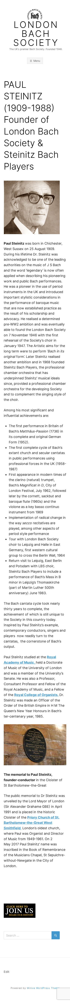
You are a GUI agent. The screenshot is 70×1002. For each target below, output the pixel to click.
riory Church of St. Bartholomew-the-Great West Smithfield (31, 822)
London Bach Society (36, 33)
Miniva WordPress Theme (43, 988)
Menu (36, 60)
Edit (6, 972)
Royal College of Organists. (36, 695)
